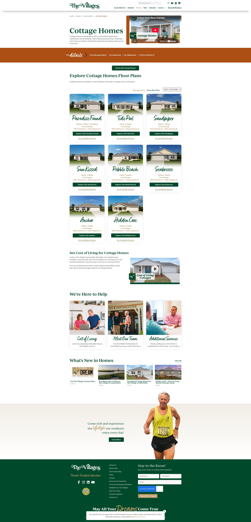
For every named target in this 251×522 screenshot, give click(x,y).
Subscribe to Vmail (148, 496)
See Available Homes (87, 138)
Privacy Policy (140, 517)
